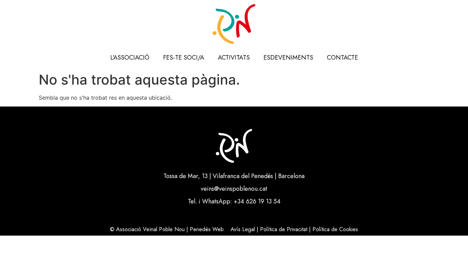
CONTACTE (342, 57)
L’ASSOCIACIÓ (129, 57)
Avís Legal (243, 229)
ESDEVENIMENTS (288, 57)
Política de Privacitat (283, 229)
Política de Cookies (335, 229)
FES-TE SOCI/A (183, 57)
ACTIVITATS (234, 57)
